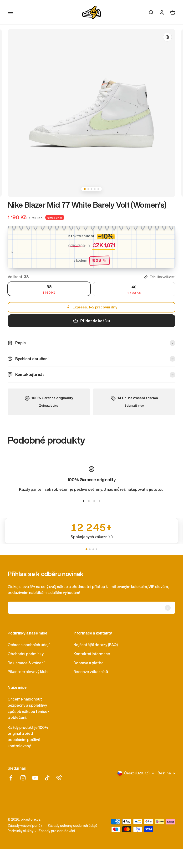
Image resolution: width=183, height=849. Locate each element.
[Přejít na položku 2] (89, 501)
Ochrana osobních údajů (29, 645)
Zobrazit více (49, 405)
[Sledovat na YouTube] (35, 778)
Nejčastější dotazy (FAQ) (95, 645)
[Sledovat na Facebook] (11, 778)
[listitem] (91, 531)
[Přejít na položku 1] (83, 501)
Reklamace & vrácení (26, 663)
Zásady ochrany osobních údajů (72, 825)
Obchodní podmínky (26, 654)
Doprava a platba (88, 663)
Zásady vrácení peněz (25, 825)
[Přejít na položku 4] (99, 501)
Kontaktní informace (91, 654)
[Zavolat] (59, 777)
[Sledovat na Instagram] (23, 778)
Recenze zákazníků (90, 672)
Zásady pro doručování (56, 831)
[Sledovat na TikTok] (47, 778)
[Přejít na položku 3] (94, 501)
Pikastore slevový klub (28, 672)
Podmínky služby (20, 831)
